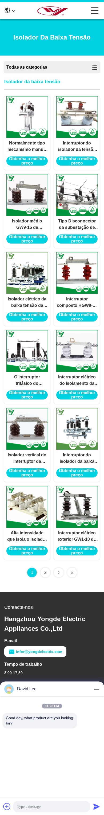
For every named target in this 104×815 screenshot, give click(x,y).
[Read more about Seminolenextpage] (58, 572)
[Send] (96, 806)
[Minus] (96, 689)
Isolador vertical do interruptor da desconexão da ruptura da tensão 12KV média (27, 459)
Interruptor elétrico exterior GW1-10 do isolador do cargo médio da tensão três (77, 537)
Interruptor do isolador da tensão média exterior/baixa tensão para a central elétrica (77, 147)
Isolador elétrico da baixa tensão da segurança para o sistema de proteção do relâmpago (27, 303)
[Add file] (7, 806)
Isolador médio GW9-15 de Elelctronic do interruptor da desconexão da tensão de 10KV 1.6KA (27, 225)
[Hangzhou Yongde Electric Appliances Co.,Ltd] (53, 10)
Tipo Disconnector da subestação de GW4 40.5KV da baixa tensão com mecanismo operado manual (77, 225)
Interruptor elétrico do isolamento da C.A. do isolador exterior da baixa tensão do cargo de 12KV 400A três (77, 381)
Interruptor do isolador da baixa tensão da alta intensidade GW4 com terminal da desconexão (77, 459)
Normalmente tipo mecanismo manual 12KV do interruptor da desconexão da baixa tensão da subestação (27, 147)
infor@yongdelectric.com (39, 651)
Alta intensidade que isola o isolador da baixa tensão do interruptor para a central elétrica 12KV (27, 537)
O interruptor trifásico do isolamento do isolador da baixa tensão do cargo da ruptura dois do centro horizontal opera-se (27, 381)
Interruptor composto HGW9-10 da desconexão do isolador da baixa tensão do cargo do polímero (77, 303)
